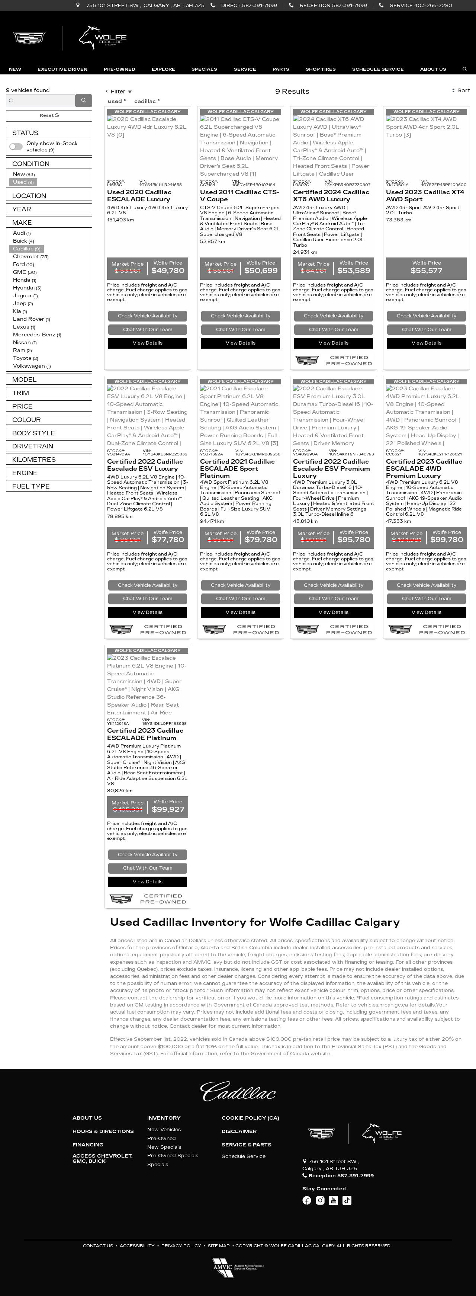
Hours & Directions (103, 1131)
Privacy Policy (181, 1246)
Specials (157, 1164)
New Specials (164, 1147)
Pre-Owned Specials (172, 1155)
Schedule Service (244, 1156)
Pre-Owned (161, 1138)
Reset (47, 115)
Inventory (164, 1118)
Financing (88, 1145)
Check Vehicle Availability (147, 316)
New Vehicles (164, 1129)
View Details (148, 343)
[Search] (83, 100)
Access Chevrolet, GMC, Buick (102, 1158)
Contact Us (98, 1246)
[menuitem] (50, 147)
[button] (15, 69)
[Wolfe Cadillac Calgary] (71, 37)
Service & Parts (246, 1145)
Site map (219, 1246)
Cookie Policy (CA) (250, 1118)
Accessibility (137, 1246)
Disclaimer (239, 1131)
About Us (87, 1118)
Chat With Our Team (148, 329)
